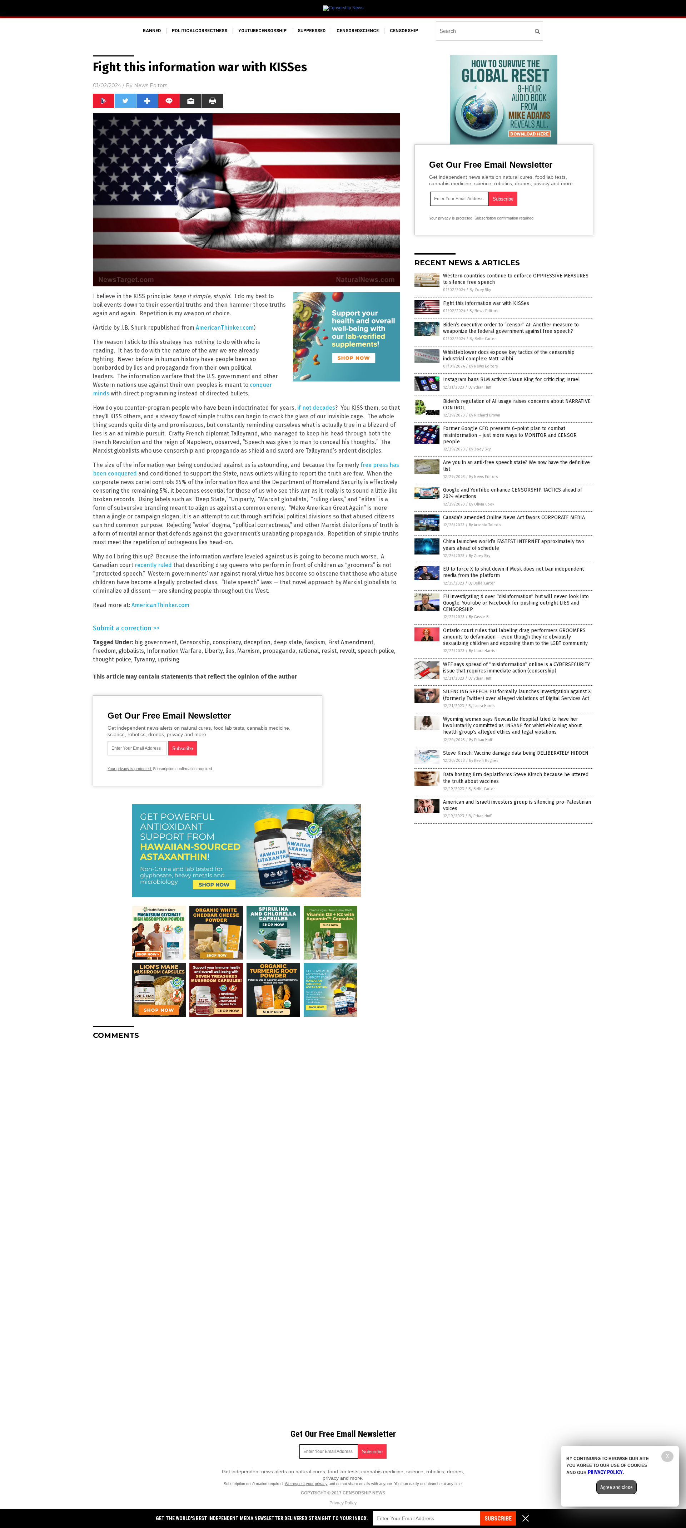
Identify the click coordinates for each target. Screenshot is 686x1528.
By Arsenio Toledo (485, 525)
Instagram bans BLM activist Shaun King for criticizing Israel (511, 379)
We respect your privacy (306, 1484)
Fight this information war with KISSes (486, 303)
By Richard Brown (484, 415)
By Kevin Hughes (483, 760)
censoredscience (358, 30)
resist (329, 650)
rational (308, 650)
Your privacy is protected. (130, 769)
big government (156, 642)
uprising (168, 659)
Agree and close (616, 1487)
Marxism (248, 650)
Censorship (195, 642)
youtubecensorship (262, 30)
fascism (315, 642)
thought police (112, 659)
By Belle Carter (482, 338)
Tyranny (144, 659)
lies (229, 650)
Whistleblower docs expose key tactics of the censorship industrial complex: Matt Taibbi (509, 355)
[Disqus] (246, 1134)
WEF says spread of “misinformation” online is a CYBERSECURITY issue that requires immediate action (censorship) (516, 667)
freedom (104, 650)
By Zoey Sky (480, 289)
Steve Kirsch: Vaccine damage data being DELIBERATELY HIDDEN (515, 753)
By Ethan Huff (479, 387)
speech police (376, 650)
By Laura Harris (482, 651)
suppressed (311, 30)
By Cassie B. (479, 617)
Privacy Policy (343, 1502)
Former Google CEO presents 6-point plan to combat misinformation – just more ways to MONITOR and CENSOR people (510, 434)
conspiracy (227, 642)
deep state (287, 642)
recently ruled (153, 565)
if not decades (316, 407)
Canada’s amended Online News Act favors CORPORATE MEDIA (514, 517)
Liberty (213, 650)
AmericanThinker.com (225, 327)
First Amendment (350, 642)
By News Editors (483, 311)
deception (257, 642)
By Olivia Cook (481, 504)
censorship (404, 30)
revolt (347, 650)
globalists (131, 650)
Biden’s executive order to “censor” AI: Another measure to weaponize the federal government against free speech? (511, 328)
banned (152, 30)
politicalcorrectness (199, 30)
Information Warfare (174, 650)
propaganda (279, 650)
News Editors (150, 85)
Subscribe (498, 1518)
